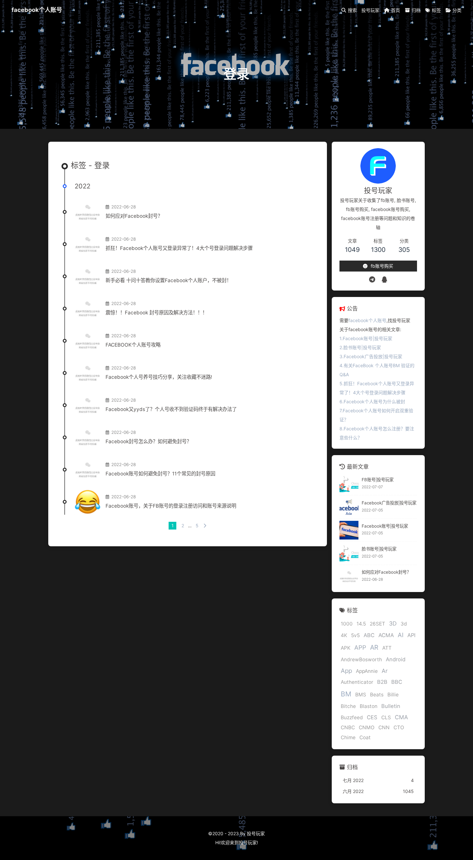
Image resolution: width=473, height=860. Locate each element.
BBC (396, 682)
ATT (387, 648)
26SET (377, 624)
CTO (399, 728)
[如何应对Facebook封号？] (87, 212)
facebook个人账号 (37, 9)
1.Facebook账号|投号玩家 (365, 338)
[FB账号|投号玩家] (348, 483)
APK (345, 648)
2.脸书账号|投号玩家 (360, 347)
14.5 (361, 624)
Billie (393, 695)
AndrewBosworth (361, 659)
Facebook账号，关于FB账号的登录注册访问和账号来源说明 (171, 506)
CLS (386, 718)
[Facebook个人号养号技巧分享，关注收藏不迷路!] (87, 373)
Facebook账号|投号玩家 (385, 526)
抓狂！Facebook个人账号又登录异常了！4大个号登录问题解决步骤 (179, 248)
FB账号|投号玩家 (378, 480)
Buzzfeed (352, 718)
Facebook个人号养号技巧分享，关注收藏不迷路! (159, 377)
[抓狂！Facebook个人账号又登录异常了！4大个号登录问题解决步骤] (87, 244)
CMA (401, 717)
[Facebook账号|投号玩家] (348, 530)
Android (395, 659)
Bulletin (390, 706)
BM (346, 694)
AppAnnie (367, 671)
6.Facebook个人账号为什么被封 (372, 401)
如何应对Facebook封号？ (134, 216)
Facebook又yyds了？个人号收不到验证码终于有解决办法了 (171, 409)
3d (404, 624)
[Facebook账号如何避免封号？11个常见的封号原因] (87, 470)
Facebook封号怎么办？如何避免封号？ (148, 441)
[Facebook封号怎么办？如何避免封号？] (87, 437)
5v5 (355, 636)
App (346, 670)
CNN (384, 728)
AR (374, 647)
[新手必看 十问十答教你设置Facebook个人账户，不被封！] (87, 276)
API (411, 635)
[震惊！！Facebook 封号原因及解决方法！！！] (87, 308)
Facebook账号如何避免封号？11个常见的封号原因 (160, 474)
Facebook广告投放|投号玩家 (389, 502)
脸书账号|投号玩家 (379, 549)
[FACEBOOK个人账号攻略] (87, 341)
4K (344, 636)
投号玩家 (248, 842)
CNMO (367, 728)
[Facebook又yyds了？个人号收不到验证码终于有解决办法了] (87, 405)
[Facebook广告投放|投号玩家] (348, 507)
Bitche (348, 706)
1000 (347, 624)
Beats (377, 695)
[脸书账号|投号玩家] (348, 553)
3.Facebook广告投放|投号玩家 (370, 356)
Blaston (368, 706)
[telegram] (372, 279)
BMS (360, 695)
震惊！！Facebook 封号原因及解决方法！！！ (156, 313)
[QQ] (384, 279)
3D (393, 623)
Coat (365, 738)
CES (372, 717)
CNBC (348, 728)
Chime (348, 738)
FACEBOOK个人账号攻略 (133, 345)
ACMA (386, 635)
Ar (385, 670)
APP (360, 647)
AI (400, 635)
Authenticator (357, 682)
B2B (382, 682)
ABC (369, 635)
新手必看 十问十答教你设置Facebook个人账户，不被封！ (168, 280)
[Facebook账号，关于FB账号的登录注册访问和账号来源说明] (87, 502)
